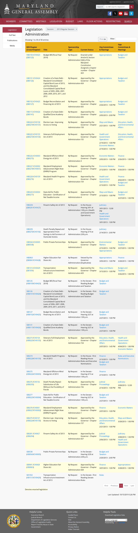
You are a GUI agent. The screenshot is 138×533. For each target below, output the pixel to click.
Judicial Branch (36, 517)
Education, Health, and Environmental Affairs (126, 125)
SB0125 (30, 57)
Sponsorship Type (73, 48)
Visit (69, 520)
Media (12, 46)
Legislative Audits (128, 2)
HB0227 (30, 166)
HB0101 (30, 78)
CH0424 (37, 78)
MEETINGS (41, 21)
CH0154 (37, 137)
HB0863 (30, 257)
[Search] (131, 7)
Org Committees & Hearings (106, 48)
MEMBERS (11, 21)
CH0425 (37, 101)
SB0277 (30, 194)
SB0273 (30, 137)
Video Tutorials (73, 529)
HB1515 (30, 268)
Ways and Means (106, 122)
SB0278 (30, 169)
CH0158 (37, 122)
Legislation (12, 30)
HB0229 (30, 192)
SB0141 (30, 114)
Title (45, 50)
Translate (121, 522)
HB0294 (30, 205)
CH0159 (37, 176)
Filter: (112, 39)
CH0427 (37, 207)
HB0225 (30, 134)
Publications (12, 40)
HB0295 (30, 229)
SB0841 (30, 260)
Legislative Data (119, 515)
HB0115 (30, 112)
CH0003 (37, 156)
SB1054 (30, 270)
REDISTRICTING (113, 21)
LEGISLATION (56, 21)
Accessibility (72, 524)
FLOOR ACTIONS (94, 21)
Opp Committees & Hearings (124, 47)
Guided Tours (73, 515)
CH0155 (37, 134)
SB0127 (30, 104)
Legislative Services (115, 2)
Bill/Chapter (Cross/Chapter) (33, 48)
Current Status (87, 50)
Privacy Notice (73, 527)
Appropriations (105, 55)
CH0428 (37, 260)
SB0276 (30, 232)
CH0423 (37, 55)
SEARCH (128, 21)
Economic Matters (106, 145)
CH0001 (37, 169)
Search (100, 7)
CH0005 (37, 242)
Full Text (12, 35)
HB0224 (30, 122)
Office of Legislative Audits (41, 522)
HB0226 (30, 156)
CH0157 (37, 125)
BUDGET (70, 21)
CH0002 (37, 166)
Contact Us (72, 517)
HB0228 (30, 176)
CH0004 (37, 192)
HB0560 (30, 242)
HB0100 (30, 55)
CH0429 (37, 268)
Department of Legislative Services (44, 520)
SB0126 (30, 81)
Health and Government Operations (104, 137)
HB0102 (30, 101)
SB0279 (30, 125)
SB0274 (30, 179)
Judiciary (102, 205)
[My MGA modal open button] (125, 13)
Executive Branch (37, 515)
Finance (121, 156)
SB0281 (30, 207)
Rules (101, 475)
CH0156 (37, 232)
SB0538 (30, 244)
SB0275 (30, 158)
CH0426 (37, 112)
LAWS (80, 21)
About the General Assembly (78, 522)
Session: (50, 29)
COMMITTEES (25, 21)
